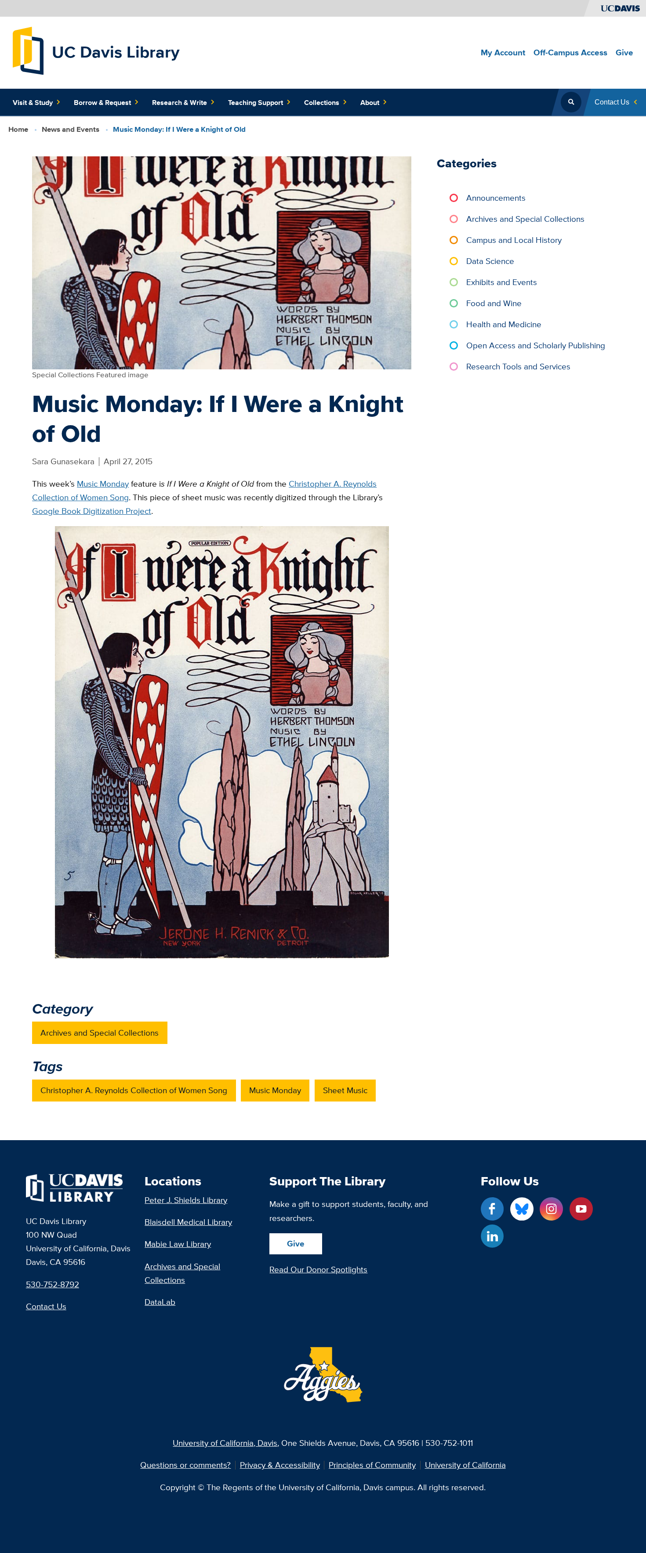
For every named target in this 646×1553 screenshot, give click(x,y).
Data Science (490, 261)
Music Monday (103, 483)
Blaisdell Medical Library (188, 1222)
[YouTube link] (581, 1209)
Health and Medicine (503, 324)
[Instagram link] (551, 1209)
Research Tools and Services (518, 366)
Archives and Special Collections (99, 1032)
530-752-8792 (52, 1284)
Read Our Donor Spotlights (318, 1269)
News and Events (70, 129)
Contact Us (46, 1306)
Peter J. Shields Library (186, 1200)
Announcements (496, 197)
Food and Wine (494, 303)
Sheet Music (345, 1090)
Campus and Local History (514, 240)
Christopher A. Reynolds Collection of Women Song (133, 1090)
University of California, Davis (225, 1443)
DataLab (160, 1302)
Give (296, 1243)
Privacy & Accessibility (280, 1465)
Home (18, 129)
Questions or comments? (185, 1465)
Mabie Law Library (178, 1244)
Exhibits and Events (501, 282)
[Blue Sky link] (521, 1209)
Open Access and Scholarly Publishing (535, 345)
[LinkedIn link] (492, 1236)
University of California (465, 1465)
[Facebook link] (492, 1209)
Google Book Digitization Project (91, 511)
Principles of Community (372, 1465)
